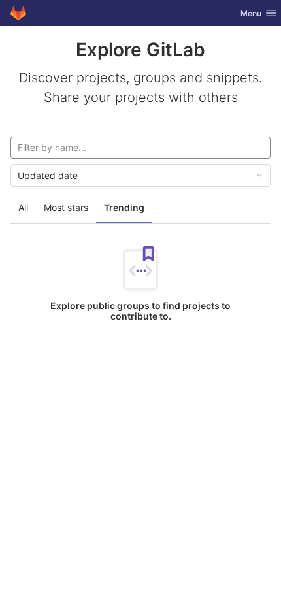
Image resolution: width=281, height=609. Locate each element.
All (23, 207)
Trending (124, 207)
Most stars (66, 207)
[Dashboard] (18, 13)
